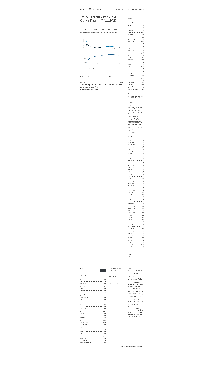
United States (132, 312)
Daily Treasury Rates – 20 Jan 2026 (135, 127)
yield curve (116, 76)
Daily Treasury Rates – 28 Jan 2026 (135, 107)
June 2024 (130, 174)
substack (130, 304)
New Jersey (130, 296)
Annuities (130, 27)
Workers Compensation (133, 89)
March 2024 (130, 180)
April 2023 (130, 199)
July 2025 (130, 153)
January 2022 (131, 226)
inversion (103, 76)
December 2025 (131, 144)
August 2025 (130, 151)
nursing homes (132, 298)
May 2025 (130, 156)
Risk (129, 80)
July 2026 (130, 139)
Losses (129, 62)
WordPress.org (131, 259)
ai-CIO (134, 270)
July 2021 (130, 237)
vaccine (133, 314)
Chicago (135, 276)
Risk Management (132, 82)
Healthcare (130, 53)
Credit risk (130, 34)
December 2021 (131, 228)
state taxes (133, 302)
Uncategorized (131, 87)
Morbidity (130, 64)
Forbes (132, 286)
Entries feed (130, 256)
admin (129, 25)
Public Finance (133, 9)
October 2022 (131, 210)
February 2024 (131, 181)
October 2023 (131, 189)
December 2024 (131, 164)
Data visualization (132, 39)
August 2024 (130, 171)
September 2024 (131, 169)
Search (103, 270)
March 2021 (130, 244)
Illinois (137, 286)
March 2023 (130, 201)
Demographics (131, 41)
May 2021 (130, 240)
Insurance (130, 57)
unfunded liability (132, 310)
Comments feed (131, 258)
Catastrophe (130, 30)
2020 (129, 270)
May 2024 (130, 176)
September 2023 (131, 190)
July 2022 (130, 215)
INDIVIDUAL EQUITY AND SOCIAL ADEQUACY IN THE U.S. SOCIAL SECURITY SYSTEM (136, 98)
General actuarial (131, 48)
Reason (132, 301)
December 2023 (131, 185)
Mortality (127, 9)
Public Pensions (119, 9)
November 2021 (131, 230)
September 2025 (131, 149)
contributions (132, 279)
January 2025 (131, 162)
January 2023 (131, 205)
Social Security (131, 84)
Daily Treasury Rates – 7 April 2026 (135, 104)
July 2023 (130, 194)
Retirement (130, 78)
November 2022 (131, 208)
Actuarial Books (112, 270)
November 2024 (131, 165)
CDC (130, 276)
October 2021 (131, 231)
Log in (129, 254)
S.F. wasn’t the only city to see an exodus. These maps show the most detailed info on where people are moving (90, 86)
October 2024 (131, 167)
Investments (141, 9)
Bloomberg (139, 273)
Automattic (141, 346)
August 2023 (130, 192)
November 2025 (131, 146)
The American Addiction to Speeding (113, 84)
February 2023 (131, 203)
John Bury (136, 293)
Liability (129, 61)
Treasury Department (110, 76)
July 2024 (130, 172)
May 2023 (130, 197)
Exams (129, 46)
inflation (130, 288)
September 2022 (131, 212)
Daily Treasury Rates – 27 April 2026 (136, 100)
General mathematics (132, 52)
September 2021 (131, 233)
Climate (129, 32)
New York (137, 296)
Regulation (90, 76)
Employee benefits (132, 44)
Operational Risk (131, 69)
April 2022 (130, 221)
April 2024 (130, 178)
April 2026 (130, 140)
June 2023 (130, 196)
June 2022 (130, 217)
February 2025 (131, 160)
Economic (86, 76)
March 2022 (130, 222)
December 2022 (131, 206)
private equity (131, 299)
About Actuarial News (113, 283)
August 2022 (130, 214)
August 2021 (130, 235)
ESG (134, 282)
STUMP (138, 302)
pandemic (140, 298)
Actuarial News (87, 9)
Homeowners (131, 55)
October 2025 (131, 147)
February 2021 (131, 246)
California (138, 275)
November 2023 (131, 187)
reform (137, 301)
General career (131, 50)
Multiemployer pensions (133, 68)
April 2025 (130, 158)
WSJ (139, 314)
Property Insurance (132, 71)
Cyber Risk (130, 36)
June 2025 (130, 155)
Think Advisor (138, 304)
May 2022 (130, 219)
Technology (130, 86)
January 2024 (131, 183)
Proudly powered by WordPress (126, 346)
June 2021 (130, 238)
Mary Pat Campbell (94, 24)
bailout (134, 273)
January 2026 (131, 142)
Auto (129, 28)
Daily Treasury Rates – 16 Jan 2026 (135, 130)
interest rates (99, 76)
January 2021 (130, 247)
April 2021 (130, 242)
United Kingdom (139, 310)
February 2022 (131, 224)
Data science (130, 37)
